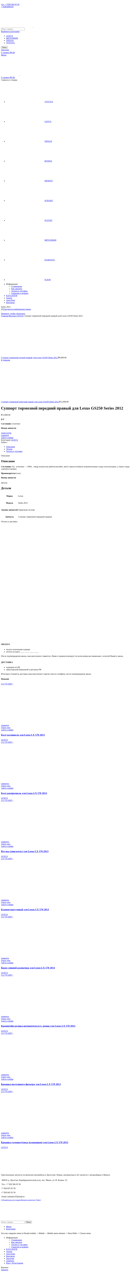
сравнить (10, 1261)
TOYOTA (10, 43)
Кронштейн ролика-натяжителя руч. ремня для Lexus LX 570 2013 (38, 1026)
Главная (4, 316)
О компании (16, 286)
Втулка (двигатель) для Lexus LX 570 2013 (24, 851)
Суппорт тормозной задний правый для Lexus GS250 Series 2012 (29, 358)
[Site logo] (17, 26)
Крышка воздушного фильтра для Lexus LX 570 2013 (31, 1084)
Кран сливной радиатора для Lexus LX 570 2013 (28, 967)
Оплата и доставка (19, 291)
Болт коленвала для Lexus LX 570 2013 (23, 735)
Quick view (5, 728)
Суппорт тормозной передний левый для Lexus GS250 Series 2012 (30, 402)
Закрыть (4, 1270)
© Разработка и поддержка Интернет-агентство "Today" (21, 1200)
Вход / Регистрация (14, 1263)
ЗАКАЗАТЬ (6, 433)
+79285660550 (7, 7)
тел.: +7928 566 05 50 (10, 4)
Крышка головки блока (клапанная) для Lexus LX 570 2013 (34, 1142)
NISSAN (10, 40)
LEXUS (9, 36)
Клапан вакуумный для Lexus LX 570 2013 (25, 909)
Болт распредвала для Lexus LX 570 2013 (24, 793)
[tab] (68, 447)
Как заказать (16, 289)
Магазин (12, 316)
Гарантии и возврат (19, 293)
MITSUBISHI (12, 38)
